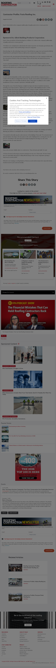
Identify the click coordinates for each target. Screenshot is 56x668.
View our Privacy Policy (33, 117)
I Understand (32, 121)
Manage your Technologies (21, 121)
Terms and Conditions (25, 112)
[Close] (46, 98)
